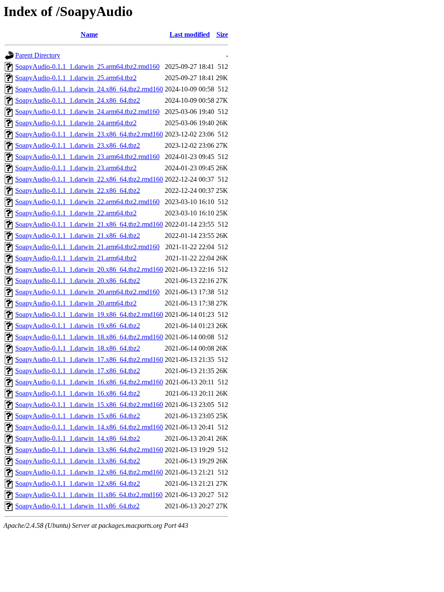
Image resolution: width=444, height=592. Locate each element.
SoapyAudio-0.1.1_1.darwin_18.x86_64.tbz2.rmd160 (89, 337)
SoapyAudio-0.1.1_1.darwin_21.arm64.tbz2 (76, 258)
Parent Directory (37, 55)
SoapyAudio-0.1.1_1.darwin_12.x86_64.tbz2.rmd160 (89, 472)
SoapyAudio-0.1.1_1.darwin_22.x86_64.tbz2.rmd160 (89, 179)
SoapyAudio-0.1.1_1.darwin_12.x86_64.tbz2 (77, 483)
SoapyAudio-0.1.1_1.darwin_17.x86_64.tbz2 (77, 370)
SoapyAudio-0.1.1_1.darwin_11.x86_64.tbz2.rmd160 (89, 494)
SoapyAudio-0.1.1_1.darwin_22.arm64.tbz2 (76, 213)
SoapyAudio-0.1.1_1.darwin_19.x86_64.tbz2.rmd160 (89, 314)
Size (222, 34)
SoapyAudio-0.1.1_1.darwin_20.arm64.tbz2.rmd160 (87, 292)
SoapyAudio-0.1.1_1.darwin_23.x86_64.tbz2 (77, 145)
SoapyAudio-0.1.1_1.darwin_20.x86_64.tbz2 (77, 280)
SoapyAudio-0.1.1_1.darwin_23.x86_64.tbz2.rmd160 (89, 134)
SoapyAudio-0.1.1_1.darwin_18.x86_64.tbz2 (77, 348)
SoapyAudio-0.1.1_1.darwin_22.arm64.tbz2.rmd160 (87, 201)
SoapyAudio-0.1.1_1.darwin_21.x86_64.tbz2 (77, 235)
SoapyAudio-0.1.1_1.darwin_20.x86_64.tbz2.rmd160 (89, 269)
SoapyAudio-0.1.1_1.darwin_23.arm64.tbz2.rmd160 (87, 156)
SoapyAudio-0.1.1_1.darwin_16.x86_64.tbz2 (77, 393)
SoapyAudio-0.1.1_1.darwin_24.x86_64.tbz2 (77, 100)
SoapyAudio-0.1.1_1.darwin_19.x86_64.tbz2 (77, 325)
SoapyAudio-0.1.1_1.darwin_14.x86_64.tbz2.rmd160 (89, 427)
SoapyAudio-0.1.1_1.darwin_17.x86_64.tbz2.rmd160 (89, 359)
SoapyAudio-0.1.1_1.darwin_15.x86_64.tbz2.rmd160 (89, 404)
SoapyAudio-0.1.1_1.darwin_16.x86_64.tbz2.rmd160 (89, 382)
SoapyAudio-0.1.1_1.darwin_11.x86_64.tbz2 (77, 506)
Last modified (190, 34)
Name (89, 34)
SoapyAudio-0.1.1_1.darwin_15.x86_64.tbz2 (77, 416)
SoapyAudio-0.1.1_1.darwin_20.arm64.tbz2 (76, 303)
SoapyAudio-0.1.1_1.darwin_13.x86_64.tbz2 (77, 461)
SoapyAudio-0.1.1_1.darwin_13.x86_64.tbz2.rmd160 (89, 449)
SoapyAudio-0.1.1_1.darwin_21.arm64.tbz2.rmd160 (87, 246)
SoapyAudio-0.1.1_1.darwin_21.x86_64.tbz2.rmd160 (89, 224)
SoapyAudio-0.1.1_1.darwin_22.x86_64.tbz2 (77, 190)
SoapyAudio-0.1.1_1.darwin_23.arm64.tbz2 (76, 168)
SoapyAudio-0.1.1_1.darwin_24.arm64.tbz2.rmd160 (87, 111)
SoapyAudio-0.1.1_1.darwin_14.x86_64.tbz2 (77, 438)
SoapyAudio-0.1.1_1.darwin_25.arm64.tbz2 (76, 77)
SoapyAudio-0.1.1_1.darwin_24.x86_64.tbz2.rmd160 (89, 89)
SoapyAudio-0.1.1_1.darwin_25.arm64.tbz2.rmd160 (87, 66)
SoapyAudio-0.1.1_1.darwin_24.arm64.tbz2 (76, 123)
